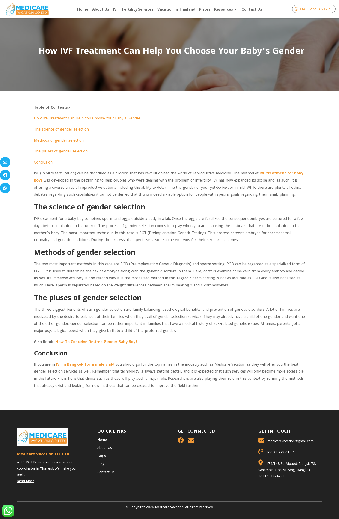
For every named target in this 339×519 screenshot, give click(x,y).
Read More (25, 481)
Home (82, 10)
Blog (100, 464)
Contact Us (251, 10)
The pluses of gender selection (61, 152)
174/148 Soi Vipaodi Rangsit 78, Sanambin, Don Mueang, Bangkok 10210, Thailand (287, 470)
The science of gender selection (61, 130)
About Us (100, 10)
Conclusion (43, 163)
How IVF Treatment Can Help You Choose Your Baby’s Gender (87, 119)
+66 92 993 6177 (315, 9)
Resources (223, 10)
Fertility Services (137, 10)
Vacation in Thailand (176, 10)
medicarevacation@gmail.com (291, 441)
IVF (115, 10)
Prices (204, 10)
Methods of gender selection (59, 141)
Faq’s (101, 456)
